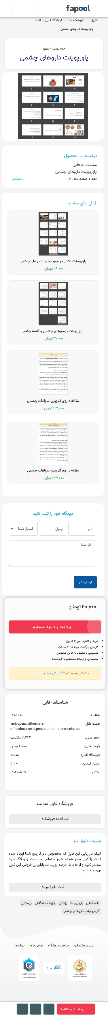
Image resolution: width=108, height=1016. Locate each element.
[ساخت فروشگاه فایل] (25, 9)
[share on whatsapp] (55, 781)
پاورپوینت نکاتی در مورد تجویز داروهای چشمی (53, 261)
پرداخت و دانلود (72, 1009)
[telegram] (43, 999)
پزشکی (62, 903)
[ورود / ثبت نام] (14, 9)
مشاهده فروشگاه (55, 819)
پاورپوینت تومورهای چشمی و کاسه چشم (52, 331)
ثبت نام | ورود (53, 887)
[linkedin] (75, 999)
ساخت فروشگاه (58, 945)
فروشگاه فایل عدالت (49, 20)
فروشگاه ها (76, 20)
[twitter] (64, 999)
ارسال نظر (85, 582)
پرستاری (26, 903)
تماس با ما (36, 945)
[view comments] (62, 781)
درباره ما (19, 945)
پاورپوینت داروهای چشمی (76, 28)
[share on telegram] (47, 781)
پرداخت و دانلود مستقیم (52, 627)
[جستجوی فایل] (35, 9)
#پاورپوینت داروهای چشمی (81, 911)
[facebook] (32, 999)
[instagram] (54, 999)
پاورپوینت (76, 903)
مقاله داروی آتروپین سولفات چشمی (53, 401)
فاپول (94, 20)
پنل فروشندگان (83, 945)
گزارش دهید (52, 673)
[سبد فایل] (6, 8)
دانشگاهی (93, 903)
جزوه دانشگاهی (45, 903)
